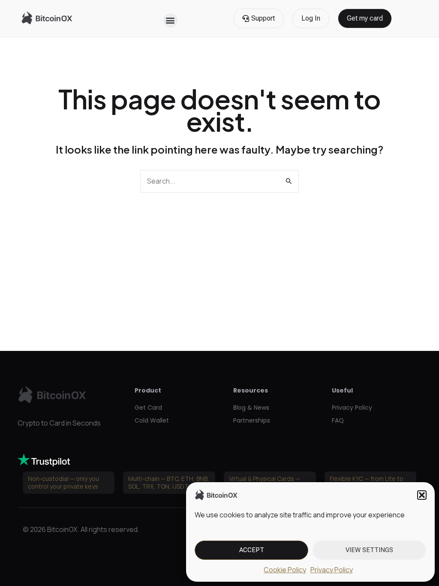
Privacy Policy (331, 569)
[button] (422, 495)
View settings (369, 550)
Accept (251, 550)
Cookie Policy (285, 569)
